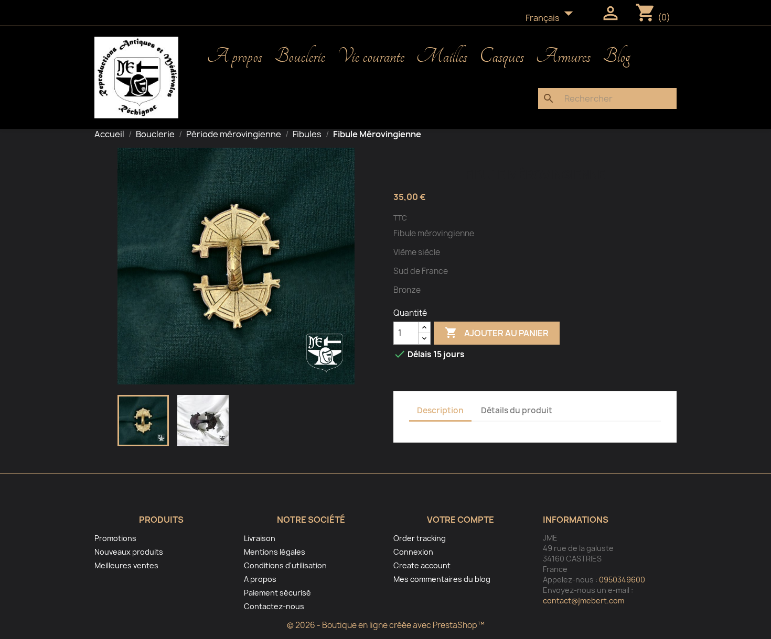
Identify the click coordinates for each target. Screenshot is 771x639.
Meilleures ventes (126, 565)
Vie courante (370, 56)
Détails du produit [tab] (516, 410)
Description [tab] (440, 410)
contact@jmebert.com (583, 600)
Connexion (413, 552)
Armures (563, 56)
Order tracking (419, 538)
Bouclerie (299, 56)
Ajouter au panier (497, 332)
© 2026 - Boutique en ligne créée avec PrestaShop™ (386, 625)
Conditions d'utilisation (285, 565)
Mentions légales (274, 552)
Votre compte (460, 519)
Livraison (259, 538)
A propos (234, 56)
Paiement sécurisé (277, 593)
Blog (616, 56)
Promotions (115, 538)
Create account (422, 565)
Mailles (441, 56)
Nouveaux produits (128, 552)
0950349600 (622, 580)
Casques (501, 56)
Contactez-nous (274, 606)
